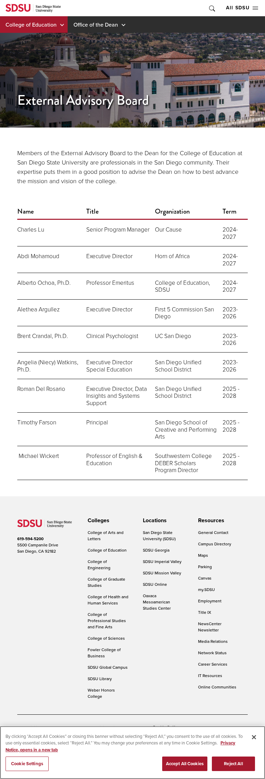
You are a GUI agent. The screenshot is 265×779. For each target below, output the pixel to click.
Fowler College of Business (104, 653)
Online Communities (217, 687)
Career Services (212, 664)
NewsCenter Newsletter (210, 627)
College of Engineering (99, 565)
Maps (203, 555)
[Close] (254, 737)
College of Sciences (106, 638)
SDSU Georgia (156, 550)
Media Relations (213, 641)
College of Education (31, 24)
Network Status (212, 653)
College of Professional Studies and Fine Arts (107, 620)
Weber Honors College (101, 693)
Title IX (204, 612)
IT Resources (210, 675)
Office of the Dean (95, 24)
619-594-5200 (30, 539)
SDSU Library (100, 679)
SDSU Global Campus (108, 667)
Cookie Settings (27, 763)
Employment (210, 601)
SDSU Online (155, 584)
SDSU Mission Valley (162, 573)
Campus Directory (214, 544)
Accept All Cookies (185, 763)
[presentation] (97, 520)
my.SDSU (206, 589)
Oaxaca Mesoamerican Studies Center (157, 602)
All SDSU (237, 7)
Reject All (233, 763)
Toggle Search (211, 8)
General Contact (213, 532)
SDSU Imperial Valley (162, 561)
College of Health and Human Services (108, 600)
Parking (205, 567)
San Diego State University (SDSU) (159, 535)
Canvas (205, 578)
